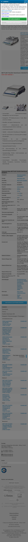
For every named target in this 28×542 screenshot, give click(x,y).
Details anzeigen (5, 13)
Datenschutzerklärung (6, 10)
